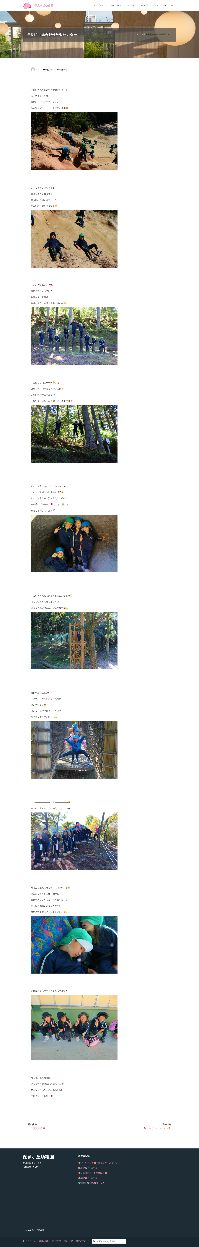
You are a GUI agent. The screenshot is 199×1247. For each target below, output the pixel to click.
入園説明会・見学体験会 (93, 1173)
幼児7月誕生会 (89, 1178)
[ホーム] (137, 34)
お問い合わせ (82, 1240)
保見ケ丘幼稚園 (44, 5)
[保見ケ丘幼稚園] (27, 5)
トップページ (29, 1240)
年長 (143, 34)
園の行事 (56, 1240)
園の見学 (68, 1240)
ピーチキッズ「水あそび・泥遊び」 (99, 1163)
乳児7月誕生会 (89, 1168)
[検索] (94, 1241)
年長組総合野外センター (94, 1183)
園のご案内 (44, 1240)
